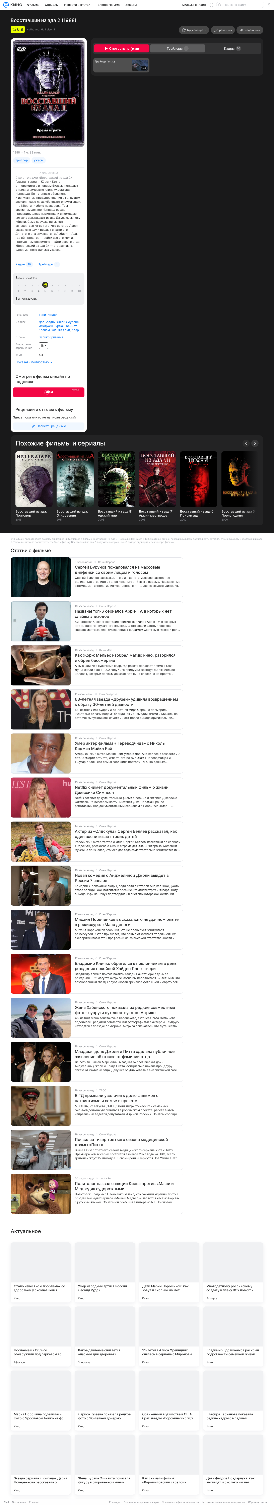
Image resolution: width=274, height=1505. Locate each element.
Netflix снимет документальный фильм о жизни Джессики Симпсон (121, 790)
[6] (52, 291)
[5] (46, 291)
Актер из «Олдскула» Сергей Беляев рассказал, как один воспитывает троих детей (126, 834)
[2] (25, 291)
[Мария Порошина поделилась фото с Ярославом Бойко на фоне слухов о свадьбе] (41, 1401)
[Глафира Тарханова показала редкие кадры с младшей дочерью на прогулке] (233, 1401)
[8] (66, 291)
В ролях (20, 321)
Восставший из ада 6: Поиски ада (197, 513)
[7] (59, 291)
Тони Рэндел (48, 315)
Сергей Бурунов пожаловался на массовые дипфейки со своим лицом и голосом (117, 570)
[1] (19, 291)
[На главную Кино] (15, 5)
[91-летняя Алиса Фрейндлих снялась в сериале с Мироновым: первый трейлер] (169, 1336)
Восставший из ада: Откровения (72, 513)
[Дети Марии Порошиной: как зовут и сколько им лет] (169, 1272)
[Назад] (246, 443)
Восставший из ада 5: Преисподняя (238, 513)
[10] (79, 291)
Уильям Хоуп (60, 330)
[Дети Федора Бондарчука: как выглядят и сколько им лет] (233, 1465)
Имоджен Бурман (52, 326)
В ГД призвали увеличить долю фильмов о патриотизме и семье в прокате (116, 1098)
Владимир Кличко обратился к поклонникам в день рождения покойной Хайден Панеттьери (126, 966)
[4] (39, 291)
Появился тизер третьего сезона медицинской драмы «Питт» (121, 1142)
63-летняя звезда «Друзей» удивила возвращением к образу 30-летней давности (126, 702)
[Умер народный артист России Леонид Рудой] (105, 1272)
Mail (6, 1502)
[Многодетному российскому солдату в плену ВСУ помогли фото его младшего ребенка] (233, 1272)
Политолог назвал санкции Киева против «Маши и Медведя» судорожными (124, 1186)
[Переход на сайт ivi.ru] (48, 392)
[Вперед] (255, 443)
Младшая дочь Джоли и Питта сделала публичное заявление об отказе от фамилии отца (125, 1054)
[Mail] (6, 5)
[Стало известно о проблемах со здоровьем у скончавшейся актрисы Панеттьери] (41, 1272)
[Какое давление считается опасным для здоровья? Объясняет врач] (105, 1336)
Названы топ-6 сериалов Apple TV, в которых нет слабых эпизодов (123, 614)
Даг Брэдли (47, 322)
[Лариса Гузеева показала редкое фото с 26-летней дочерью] (105, 1401)
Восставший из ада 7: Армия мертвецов (156, 513)
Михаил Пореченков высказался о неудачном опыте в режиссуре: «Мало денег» (127, 922)
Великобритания (51, 337)
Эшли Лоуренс (68, 322)
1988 (16, 152)
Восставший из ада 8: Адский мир (115, 513)
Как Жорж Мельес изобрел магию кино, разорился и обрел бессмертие (125, 658)
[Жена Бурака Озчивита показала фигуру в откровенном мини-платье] (105, 1465)
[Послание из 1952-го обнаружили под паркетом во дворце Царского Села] (41, 1336)
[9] (72, 291)
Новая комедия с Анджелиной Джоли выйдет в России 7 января (122, 878)
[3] (32, 291)
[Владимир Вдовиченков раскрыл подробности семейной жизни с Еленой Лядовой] (233, 1336)
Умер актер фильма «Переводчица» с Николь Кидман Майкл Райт (120, 746)
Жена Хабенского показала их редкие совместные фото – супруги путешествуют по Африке (125, 1010)
